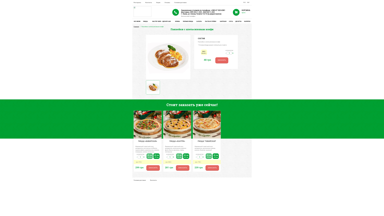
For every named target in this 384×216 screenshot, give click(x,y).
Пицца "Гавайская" (207, 141)
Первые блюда (188, 21)
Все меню (137, 21)
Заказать (222, 60)
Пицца (145, 21)
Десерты (238, 21)
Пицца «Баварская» (147, 141)
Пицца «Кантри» (177, 141)
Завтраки (223, 21)
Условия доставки (180, 2)
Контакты (148, 2)
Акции (158, 2)
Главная (136, 26)
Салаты (199, 21)
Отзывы (167, 2)
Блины (177, 21)
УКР (248, 2)
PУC (244, 2)
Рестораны (137, 2)
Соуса (231, 21)
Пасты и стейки (210, 21)
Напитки (247, 21)
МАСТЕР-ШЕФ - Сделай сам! (161, 21)
